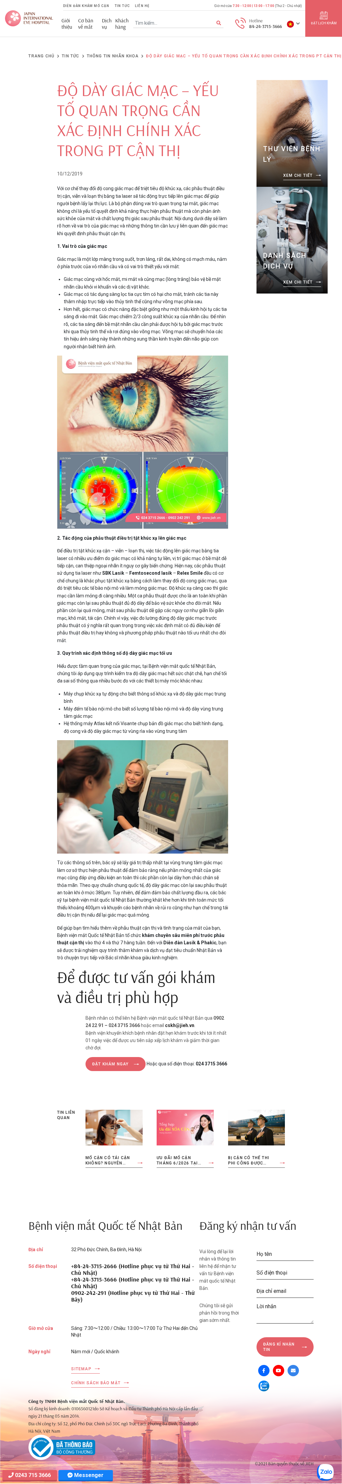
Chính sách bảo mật (96, 1383)
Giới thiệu (66, 23)
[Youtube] (278, 1370)
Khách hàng (122, 23)
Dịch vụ (107, 23)
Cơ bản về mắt (85, 23)
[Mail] (293, 1370)
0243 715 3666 (32, 1475)
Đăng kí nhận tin (279, 1347)
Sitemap (81, 1369)
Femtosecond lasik (150, 573)
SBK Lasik (113, 573)
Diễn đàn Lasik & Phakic (189, 942)
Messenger (88, 1475)
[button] (293, 24)
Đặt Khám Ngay (110, 1064)
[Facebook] (264, 1370)
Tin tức (122, 6)
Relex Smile (190, 573)
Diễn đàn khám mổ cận (86, 6)
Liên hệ (142, 6)
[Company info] (61, 1447)
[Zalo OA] (264, 1385)
